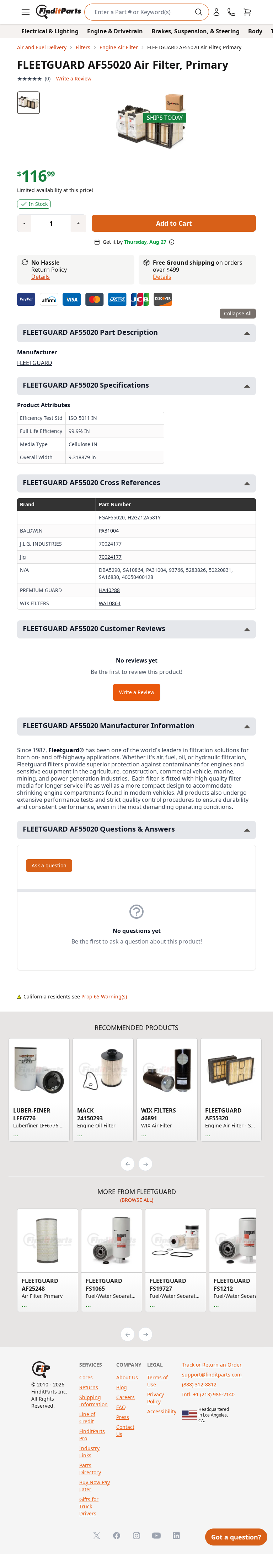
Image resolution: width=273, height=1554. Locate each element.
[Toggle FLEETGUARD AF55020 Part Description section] (247, 333)
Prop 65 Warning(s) (104, 996)
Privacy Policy (155, 1398)
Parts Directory (90, 1469)
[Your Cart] (247, 12)
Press (122, 1417)
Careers (125, 1397)
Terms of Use (157, 1381)
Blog (121, 1387)
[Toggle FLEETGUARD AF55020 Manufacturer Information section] (247, 726)
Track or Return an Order (212, 1364)
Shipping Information (93, 1401)
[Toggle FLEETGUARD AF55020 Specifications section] (247, 386)
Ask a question (49, 865)
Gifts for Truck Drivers (88, 1506)
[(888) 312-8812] (231, 12)
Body (255, 31)
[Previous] (128, 1164)
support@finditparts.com (212, 1374)
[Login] (216, 12)
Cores (86, 1377)
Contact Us (125, 1430)
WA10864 (110, 603)
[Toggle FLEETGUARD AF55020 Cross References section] (247, 483)
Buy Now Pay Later (94, 1486)
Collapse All (238, 313)
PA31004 (109, 530)
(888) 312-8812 (199, 1384)
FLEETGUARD (34, 363)
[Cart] (247, 12)
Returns (88, 1387)
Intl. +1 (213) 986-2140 (208, 1394)
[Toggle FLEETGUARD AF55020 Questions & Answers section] (247, 830)
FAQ (121, 1407)
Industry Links (89, 1452)
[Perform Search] (198, 12)
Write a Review (73, 78)
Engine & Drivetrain (115, 31)
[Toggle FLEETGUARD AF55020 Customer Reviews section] (247, 629)
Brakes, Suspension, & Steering (195, 31)
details (162, 276)
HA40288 (109, 590)
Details (40, 276)
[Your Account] (216, 12)
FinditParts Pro (92, 1435)
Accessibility (161, 1411)
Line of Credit (87, 1418)
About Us (127, 1377)
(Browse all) (136, 1200)
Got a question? (236, 1537)
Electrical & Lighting (50, 31)
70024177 (110, 556)
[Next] (145, 1164)
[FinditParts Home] (59, 12)
